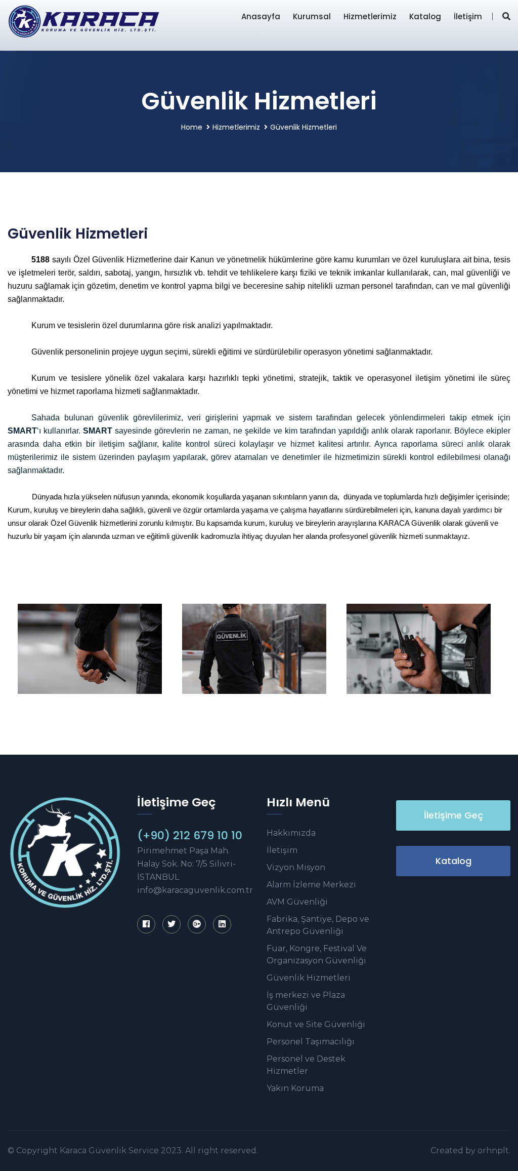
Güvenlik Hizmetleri (309, 978)
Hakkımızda (291, 833)
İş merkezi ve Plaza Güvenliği (306, 1001)
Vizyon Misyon (296, 867)
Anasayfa (260, 16)
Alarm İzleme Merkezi (311, 884)
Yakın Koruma (295, 1088)
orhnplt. (494, 1150)
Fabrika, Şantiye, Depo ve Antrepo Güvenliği (318, 925)
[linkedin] (222, 924)
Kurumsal (312, 16)
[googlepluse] (197, 924)
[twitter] (171, 924)
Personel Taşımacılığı (311, 1041)
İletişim (468, 16)
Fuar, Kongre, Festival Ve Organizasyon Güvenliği (317, 954)
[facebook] (146, 924)
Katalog (425, 16)
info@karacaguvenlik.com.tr (195, 890)
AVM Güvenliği (297, 902)
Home (191, 127)
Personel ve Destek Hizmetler (306, 1065)
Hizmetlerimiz (370, 16)
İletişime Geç (453, 815)
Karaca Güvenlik (93, 1150)
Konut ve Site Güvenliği (316, 1024)
